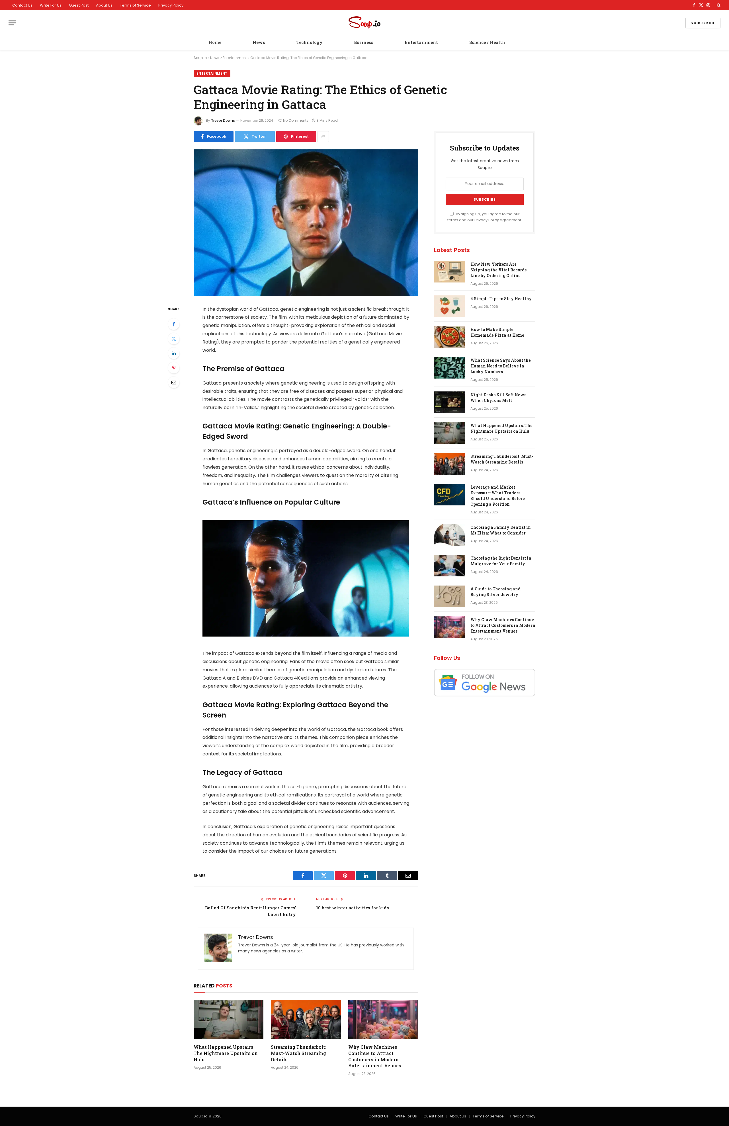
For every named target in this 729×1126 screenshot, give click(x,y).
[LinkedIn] (173, 353)
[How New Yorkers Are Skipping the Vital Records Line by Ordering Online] (449, 271)
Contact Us (22, 5)
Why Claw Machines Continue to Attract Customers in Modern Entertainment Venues (374, 1056)
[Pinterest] (173, 367)
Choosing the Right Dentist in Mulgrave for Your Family (500, 560)
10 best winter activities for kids (352, 907)
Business (363, 42)
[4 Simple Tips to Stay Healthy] (449, 306)
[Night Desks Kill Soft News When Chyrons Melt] (449, 402)
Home (214, 42)
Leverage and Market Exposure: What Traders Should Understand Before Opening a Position (497, 495)
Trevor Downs (223, 120)
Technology (309, 42)
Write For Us (51, 5)
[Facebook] (173, 324)
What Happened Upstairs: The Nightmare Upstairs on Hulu (226, 1053)
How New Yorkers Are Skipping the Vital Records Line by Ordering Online (498, 269)
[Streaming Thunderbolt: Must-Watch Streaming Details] (306, 1019)
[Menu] (12, 23)
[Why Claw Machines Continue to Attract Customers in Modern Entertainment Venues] (383, 1019)
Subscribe (703, 23)
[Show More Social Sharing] (323, 136)
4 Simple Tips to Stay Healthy (501, 298)
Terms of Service (135, 5)
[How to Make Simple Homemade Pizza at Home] (449, 337)
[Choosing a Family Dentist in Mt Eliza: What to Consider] (449, 535)
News (259, 42)
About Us (104, 5)
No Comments (295, 120)
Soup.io (200, 57)
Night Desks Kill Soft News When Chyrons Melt (498, 397)
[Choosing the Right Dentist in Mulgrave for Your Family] (449, 565)
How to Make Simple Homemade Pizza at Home (497, 332)
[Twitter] (173, 338)
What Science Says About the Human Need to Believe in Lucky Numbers (500, 365)
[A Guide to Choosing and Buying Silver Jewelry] (449, 596)
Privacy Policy (170, 5)
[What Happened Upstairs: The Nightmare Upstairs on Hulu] (228, 1019)
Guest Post (79, 5)
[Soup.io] (364, 23)
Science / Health (487, 42)
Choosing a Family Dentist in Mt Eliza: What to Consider (500, 530)
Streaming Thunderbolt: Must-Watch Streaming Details (298, 1053)
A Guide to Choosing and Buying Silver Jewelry (495, 591)
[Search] (718, 5)
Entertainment (421, 42)
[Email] (173, 382)
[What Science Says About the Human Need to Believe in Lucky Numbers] (449, 368)
